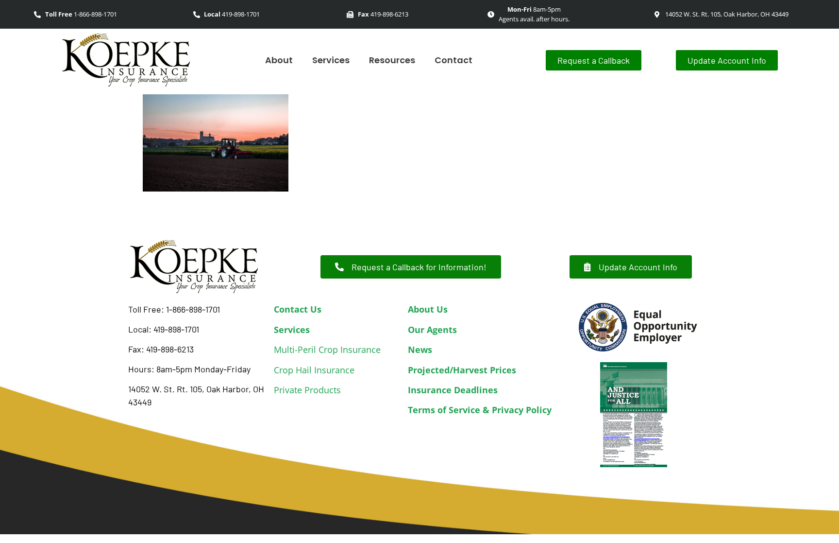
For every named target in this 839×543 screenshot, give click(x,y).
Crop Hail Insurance (314, 370)
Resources (392, 60)
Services (331, 60)
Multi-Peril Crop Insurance (327, 349)
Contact (453, 60)
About (279, 60)
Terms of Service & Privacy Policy (480, 410)
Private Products (307, 390)
